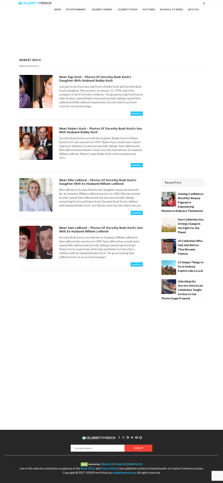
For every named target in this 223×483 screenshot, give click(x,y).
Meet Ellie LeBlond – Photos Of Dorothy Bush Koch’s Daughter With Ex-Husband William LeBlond (97, 182)
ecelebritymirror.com (124, 472)
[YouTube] (137, 437)
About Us (106, 464)
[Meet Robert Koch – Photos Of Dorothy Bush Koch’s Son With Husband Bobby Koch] (36, 143)
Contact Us (120, 464)
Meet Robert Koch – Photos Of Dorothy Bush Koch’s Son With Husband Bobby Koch (100, 130)
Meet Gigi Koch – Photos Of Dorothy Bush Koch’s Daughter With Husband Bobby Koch (95, 78)
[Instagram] (128, 437)
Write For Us (135, 464)
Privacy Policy (109, 468)
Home (22, 66)
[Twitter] (132, 437)
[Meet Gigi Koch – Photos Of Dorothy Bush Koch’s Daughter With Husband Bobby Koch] (36, 91)
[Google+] (123, 437)
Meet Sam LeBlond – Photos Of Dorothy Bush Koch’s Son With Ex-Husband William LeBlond (101, 229)
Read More (137, 113)
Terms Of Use (87, 468)
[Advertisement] (111, 30)
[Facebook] (119, 437)
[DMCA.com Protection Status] (91, 464)
